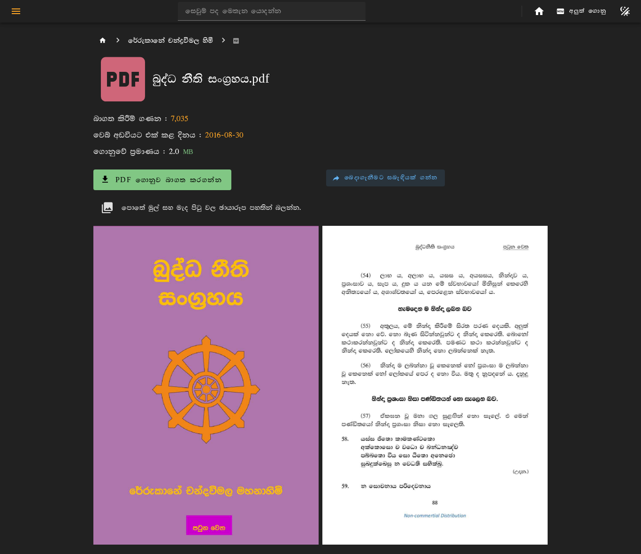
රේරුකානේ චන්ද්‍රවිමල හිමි (170, 41)
